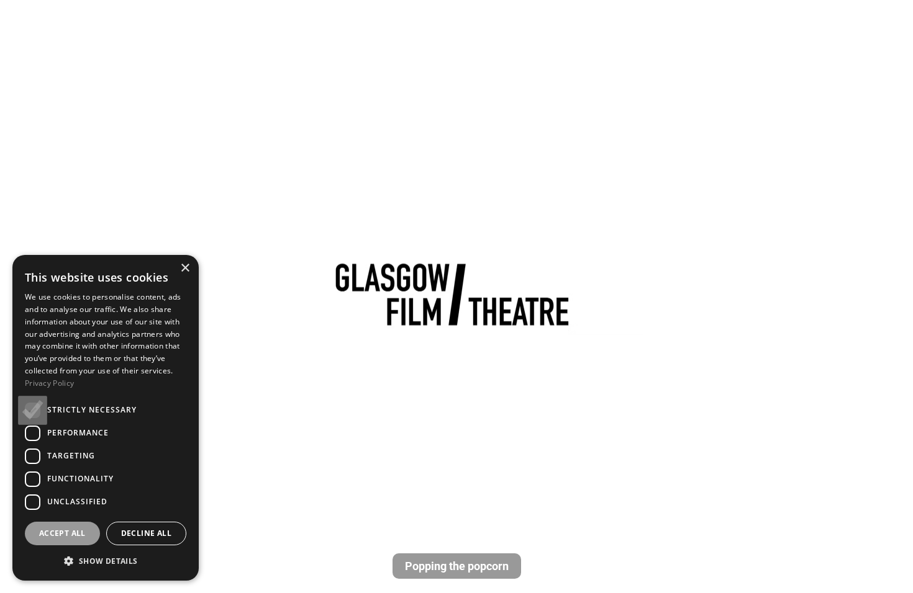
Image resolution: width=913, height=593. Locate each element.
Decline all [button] (146, 533)
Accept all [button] (62, 533)
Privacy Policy (49, 383)
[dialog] (105, 418)
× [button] (184, 268)
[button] (105, 560)
